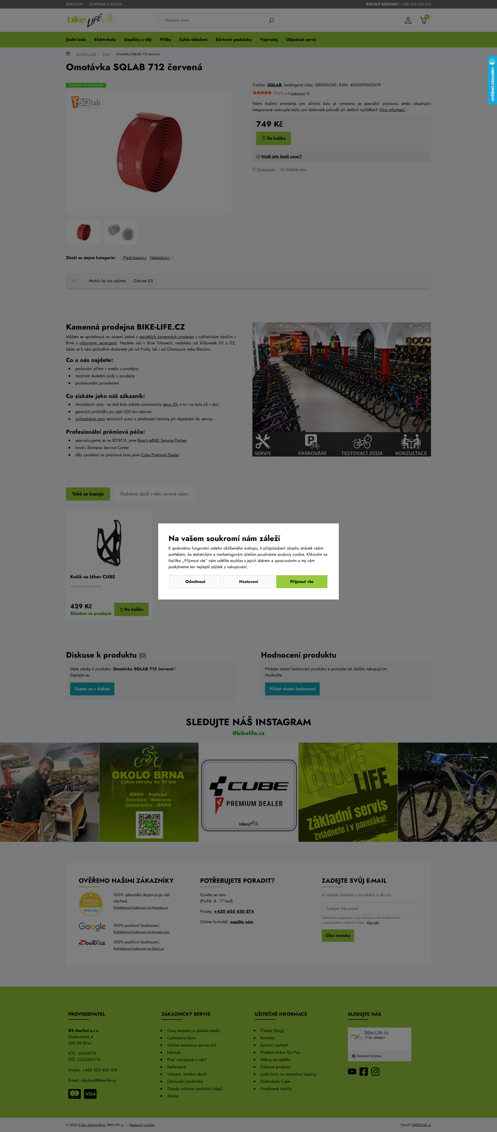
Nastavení (248, 582)
